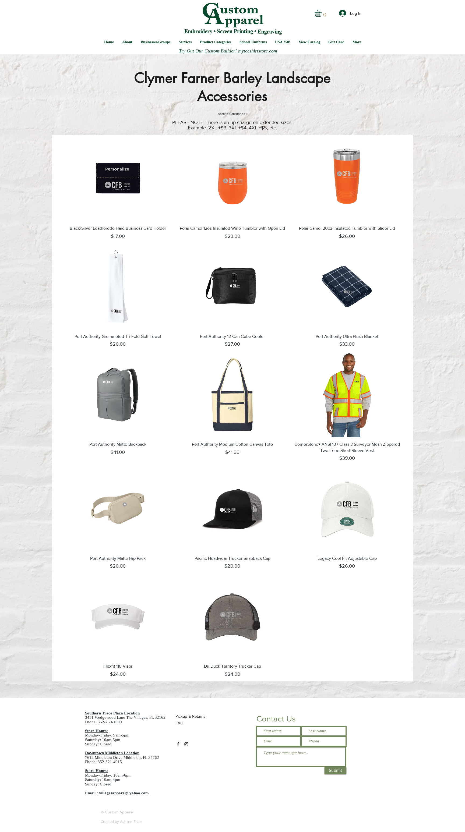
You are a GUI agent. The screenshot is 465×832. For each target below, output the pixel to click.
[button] (253, 42)
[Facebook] (178, 744)
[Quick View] (118, 178)
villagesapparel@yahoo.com (124, 793)
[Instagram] (186, 744)
